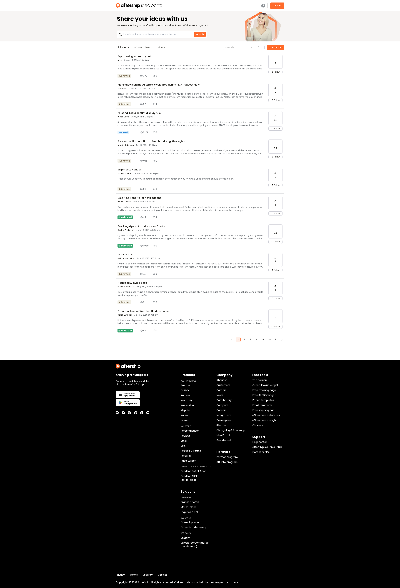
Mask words (125, 254)
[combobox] (225, 47)
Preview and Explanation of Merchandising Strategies (151, 141)
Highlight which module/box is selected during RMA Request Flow (159, 84)
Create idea (275, 47)
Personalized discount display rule (139, 113)
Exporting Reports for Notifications (139, 198)
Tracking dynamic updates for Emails (141, 226)
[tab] (123, 47)
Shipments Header (129, 169)
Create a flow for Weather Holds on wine (143, 311)
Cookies (162, 575)
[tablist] (200, 47)
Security (148, 575)
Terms (134, 575)
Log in (277, 5)
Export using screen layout (134, 56)
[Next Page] (281, 339)
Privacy (120, 575)
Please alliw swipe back (132, 283)
